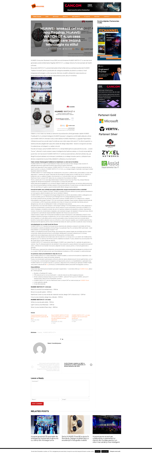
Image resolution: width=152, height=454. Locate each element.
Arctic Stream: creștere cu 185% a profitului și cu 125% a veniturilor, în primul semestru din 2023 (74, 365)
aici (47, 264)
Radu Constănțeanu (70, 49)
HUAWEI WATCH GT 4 (49, 332)
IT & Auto (87, 16)
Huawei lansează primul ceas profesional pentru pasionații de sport (39, 316)
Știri (47, 16)
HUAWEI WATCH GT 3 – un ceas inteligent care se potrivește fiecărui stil (81, 316)
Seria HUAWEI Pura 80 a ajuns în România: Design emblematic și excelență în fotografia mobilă (75, 438)
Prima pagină (37, 16)
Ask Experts (76, 16)
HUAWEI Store (84, 269)
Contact (106, 16)
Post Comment (37, 403)
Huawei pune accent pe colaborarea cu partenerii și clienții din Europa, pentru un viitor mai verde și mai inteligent (106, 439)
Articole (55, 16)
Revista (65, 16)
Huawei (40, 332)
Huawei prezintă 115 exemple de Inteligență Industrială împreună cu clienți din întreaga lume (44, 438)
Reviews (97, 16)
